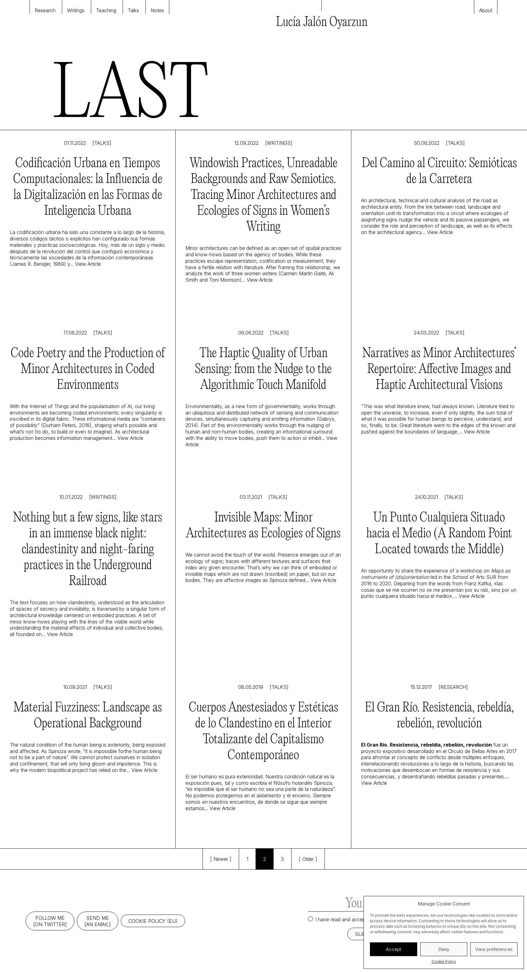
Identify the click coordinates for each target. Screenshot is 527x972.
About (485, 10)
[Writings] (278, 143)
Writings (75, 10)
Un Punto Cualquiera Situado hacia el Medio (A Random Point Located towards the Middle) (439, 534)
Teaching (106, 10)
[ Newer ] (220, 859)
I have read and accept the (362, 919)
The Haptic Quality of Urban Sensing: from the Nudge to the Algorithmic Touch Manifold (263, 369)
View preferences (494, 949)
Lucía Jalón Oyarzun (321, 22)
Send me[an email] (97, 921)
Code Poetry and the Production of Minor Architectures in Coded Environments (88, 369)
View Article (88, 264)
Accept (393, 949)
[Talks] (101, 143)
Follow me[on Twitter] (50, 921)
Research (45, 10)
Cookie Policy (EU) (152, 921)
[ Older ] (308, 859)
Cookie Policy (444, 961)
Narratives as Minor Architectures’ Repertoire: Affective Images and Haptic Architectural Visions (439, 369)
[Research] (453, 687)
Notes (157, 10)
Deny (444, 949)
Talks (133, 10)
